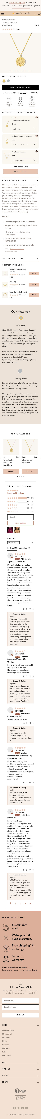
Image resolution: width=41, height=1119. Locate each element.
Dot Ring (12, 282)
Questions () (24, 548)
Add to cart (20, 87)
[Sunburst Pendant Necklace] (37, 136)
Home (4, 20)
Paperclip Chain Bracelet (18, 292)
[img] (20, 554)
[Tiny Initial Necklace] (37, 151)
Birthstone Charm (17, 249)
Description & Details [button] (14, 180)
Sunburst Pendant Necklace (22, 136)
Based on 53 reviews (15, 493)
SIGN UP (20, 1015)
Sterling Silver (8, 81)
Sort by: (11, 538)
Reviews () (12, 548)
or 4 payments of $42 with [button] (16, 93)
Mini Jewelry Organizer (17, 3)
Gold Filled (4, 81)
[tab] (17, 476)
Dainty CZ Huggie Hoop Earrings (17, 270)
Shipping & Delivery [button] (12, 258)
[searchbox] (20, 517)
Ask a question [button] (20, 523)
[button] (35, 13)
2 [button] (15, 904)
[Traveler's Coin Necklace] (37, 117)
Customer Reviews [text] (19, 486)
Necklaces (11, 20)
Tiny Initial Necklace (19, 152)
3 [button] (20, 904)
